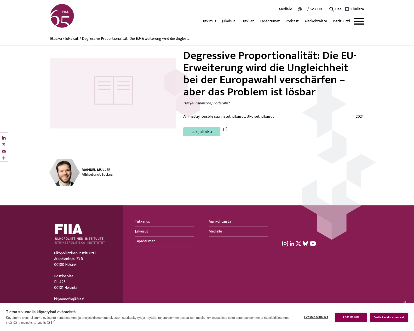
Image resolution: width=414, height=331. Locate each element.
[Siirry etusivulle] (73, 16)
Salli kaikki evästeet (389, 317)
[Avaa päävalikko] (359, 21)
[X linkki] (298, 243)
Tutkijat (247, 21)
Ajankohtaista (316, 21)
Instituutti (341, 21)
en (319, 9)
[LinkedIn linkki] (292, 243)
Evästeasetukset (316, 317)
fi (305, 9)
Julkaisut (228, 21)
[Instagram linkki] (285, 243)
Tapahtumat (270, 21)
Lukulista (357, 9)
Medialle (285, 9)
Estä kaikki (351, 317)
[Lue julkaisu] (113, 93)
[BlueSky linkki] (305, 243)
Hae (337, 9)
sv (312, 9)
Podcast (292, 21)
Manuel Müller (96, 170)
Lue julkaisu (201, 132)
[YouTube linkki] (313, 243)
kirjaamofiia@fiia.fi (69, 299)
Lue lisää (43, 322)
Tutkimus (208, 21)
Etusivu (56, 38)
